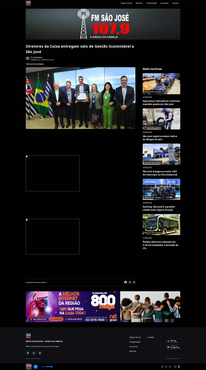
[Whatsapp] (169, 366)
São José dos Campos (35, 64)
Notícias (139, 3)
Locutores (164, 3)
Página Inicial (126, 3)
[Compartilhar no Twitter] (130, 282)
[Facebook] (166, 366)
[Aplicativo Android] (178, 366)
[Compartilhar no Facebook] (125, 282)
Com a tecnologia (170, 358)
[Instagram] (162, 366)
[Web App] (175, 366)
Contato (175, 3)
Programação (151, 3)
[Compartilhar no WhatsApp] (134, 282)
